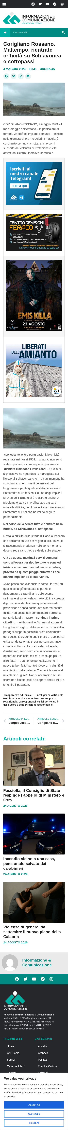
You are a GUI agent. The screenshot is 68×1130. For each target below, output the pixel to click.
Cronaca (47, 69)
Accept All (34, 1104)
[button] (4, 4)
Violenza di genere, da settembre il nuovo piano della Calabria (32, 932)
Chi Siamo (13, 1053)
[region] (34, 1101)
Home (10, 1046)
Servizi (11, 1059)
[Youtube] (47, 4)
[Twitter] (40, 4)
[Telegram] (54, 4)
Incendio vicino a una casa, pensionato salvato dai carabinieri (29, 863)
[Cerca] (63, 32)
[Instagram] (62, 4)
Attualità (43, 1046)
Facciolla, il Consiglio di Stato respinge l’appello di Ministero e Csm (33, 795)
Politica (42, 1059)
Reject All (34, 1122)
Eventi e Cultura (47, 1066)
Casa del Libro (15, 1066)
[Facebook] (33, 4)
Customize (34, 1113)
